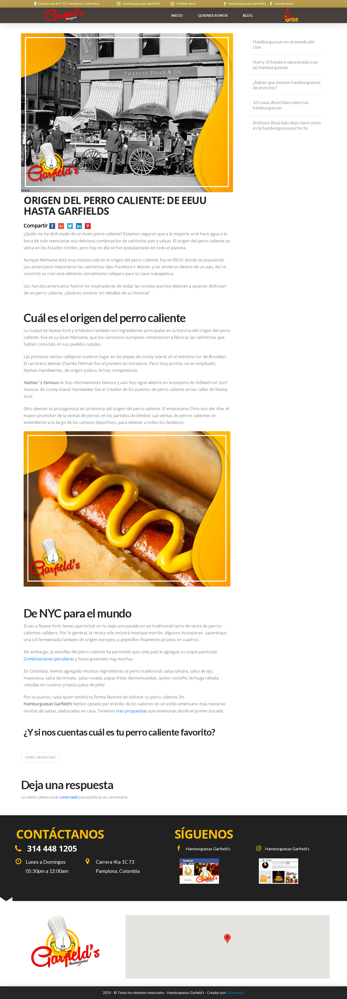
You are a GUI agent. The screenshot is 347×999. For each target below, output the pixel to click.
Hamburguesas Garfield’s (140, 3)
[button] (227, 943)
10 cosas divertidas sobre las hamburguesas (281, 105)
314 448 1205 (52, 848)
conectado (68, 796)
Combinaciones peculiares (49, 659)
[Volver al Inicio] (65, 941)
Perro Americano (40, 757)
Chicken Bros (185, 3)
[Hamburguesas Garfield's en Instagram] (292, 871)
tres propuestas (131, 711)
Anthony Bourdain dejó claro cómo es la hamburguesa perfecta (287, 125)
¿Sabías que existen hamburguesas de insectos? (287, 85)
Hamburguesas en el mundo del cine (283, 44)
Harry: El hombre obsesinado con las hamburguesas (285, 64)
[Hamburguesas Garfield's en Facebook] (213, 871)
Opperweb (235, 993)
